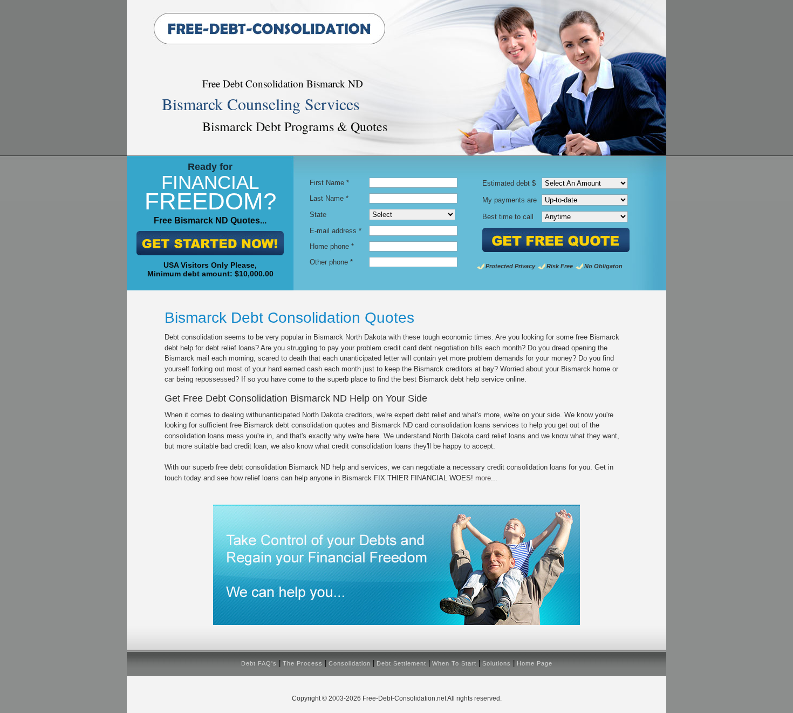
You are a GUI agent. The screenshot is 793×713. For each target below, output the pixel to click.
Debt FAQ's (259, 663)
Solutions (496, 663)
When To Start (454, 663)
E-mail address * (335, 231)
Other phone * (331, 262)
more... (486, 478)
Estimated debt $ (509, 183)
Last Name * (329, 198)
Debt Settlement (401, 663)
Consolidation (350, 663)
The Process (303, 663)
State (318, 214)
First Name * (329, 183)
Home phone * (332, 246)
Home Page (534, 663)
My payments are (509, 200)
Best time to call (508, 217)
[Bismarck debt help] (396, 623)
